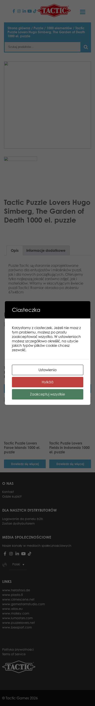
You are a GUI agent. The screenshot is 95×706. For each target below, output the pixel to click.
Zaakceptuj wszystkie (47, 394)
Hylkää (47, 382)
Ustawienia (47, 370)
